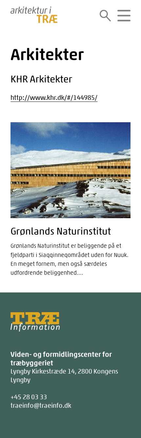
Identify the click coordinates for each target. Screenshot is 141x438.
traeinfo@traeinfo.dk (40, 405)
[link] (105, 15)
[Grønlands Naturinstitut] (70, 200)
